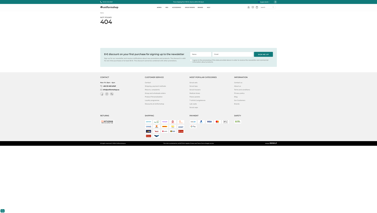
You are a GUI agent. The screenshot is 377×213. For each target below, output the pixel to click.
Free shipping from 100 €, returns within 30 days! (188, 2)
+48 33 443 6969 (107, 2)
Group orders (190, 7)
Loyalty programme (152, 100)
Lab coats (193, 104)
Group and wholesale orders (155, 93)
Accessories (176, 7)
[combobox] (268, 7)
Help (208, 7)
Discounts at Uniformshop (154, 104)
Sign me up (263, 54)
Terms (199, 143)
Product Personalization (154, 97)
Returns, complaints (152, 90)
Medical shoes (195, 93)
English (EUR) (264, 2)
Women (159, 7)
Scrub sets (193, 83)
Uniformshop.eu (121, 143)
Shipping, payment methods (155, 86)
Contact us (238, 83)
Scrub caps (194, 107)
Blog (236, 97)
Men (166, 7)
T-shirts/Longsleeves (197, 100)
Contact (148, 83)
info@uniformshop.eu (111, 90)
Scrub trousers (195, 90)
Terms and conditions (242, 90)
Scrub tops (194, 86)
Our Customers (239, 100)
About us (237, 86)
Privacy (192, 143)
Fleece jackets (195, 97)
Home (102, 13)
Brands (200, 7)
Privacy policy (239, 93)
